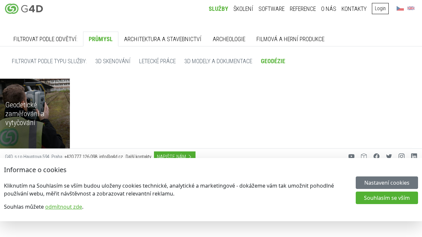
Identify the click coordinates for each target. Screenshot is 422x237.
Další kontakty (138, 157)
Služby (218, 8)
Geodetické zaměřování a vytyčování (25, 113)
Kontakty (354, 8)
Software (271, 8)
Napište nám (172, 157)
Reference (303, 8)
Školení (243, 8)
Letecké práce (157, 61)
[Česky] (400, 8)
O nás (328, 8)
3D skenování (113, 61)
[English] (410, 8)
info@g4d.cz (111, 157)
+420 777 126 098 (80, 157)
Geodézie (273, 61)
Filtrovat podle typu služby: (49, 61)
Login (380, 8)
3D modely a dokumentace (218, 61)
